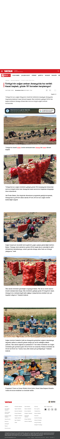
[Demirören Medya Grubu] (52, 402)
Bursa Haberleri (28, 411)
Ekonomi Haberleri (15, 80)
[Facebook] (49, 409)
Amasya (48, 97)
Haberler (7, 80)
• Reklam (47, 437)
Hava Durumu (7, 419)
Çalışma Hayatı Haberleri (8, 416)
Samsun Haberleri (28, 421)
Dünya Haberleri (18, 413)
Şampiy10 (7, 423)
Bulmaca (6, 421)
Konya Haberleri (28, 419)
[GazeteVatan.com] (8, 402)
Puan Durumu (8, 428)
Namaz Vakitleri (37, 413)
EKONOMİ (47, 75)
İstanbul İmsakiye (38, 418)
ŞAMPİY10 (40, 75)
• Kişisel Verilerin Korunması (40, 437)
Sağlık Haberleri (18, 418)
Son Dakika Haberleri (7, 409)
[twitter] (52, 409)
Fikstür (6, 426)
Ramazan (36, 415)
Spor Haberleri (18, 420)
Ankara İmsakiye (37, 420)
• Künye (28, 437)
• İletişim (32, 437)
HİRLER (5, 75)
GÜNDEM (34, 75)
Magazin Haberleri (18, 415)
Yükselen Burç (37, 411)
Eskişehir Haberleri (28, 413)
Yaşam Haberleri (18, 408)
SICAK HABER (15, 75)
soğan (17, 97)
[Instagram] (55, 409)
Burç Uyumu (37, 408)
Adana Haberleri (28, 408)
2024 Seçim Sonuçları (7, 413)
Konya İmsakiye (37, 422)
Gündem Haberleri (18, 406)
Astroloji (36, 406)
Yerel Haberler (27, 406)
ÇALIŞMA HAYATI (25, 75)
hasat (20, 99)
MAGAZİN (54, 75)
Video (16, 422)
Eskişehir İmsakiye (38, 424)
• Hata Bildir (51, 437)
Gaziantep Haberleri (27, 416)
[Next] (45, 409)
